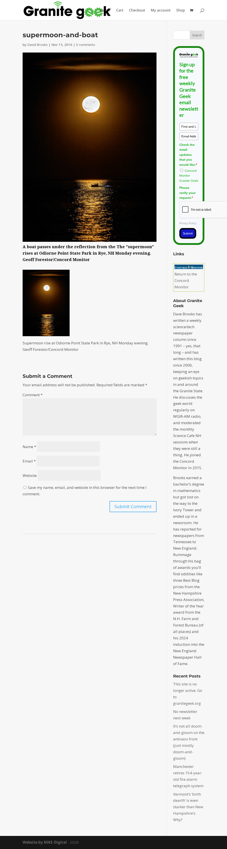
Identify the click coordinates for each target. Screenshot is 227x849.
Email (29, 461)
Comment (33, 394)
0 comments (85, 44)
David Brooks (37, 44)
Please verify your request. (187, 192)
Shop (180, 11)
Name (29, 446)
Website (30, 475)
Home (105, 11)
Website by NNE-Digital (45, 842)
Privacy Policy (187, 223)
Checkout (137, 11)
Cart (119, 11)
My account (160, 11)
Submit (188, 233)
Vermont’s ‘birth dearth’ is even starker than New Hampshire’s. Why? (188, 807)
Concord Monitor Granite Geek (188, 175)
